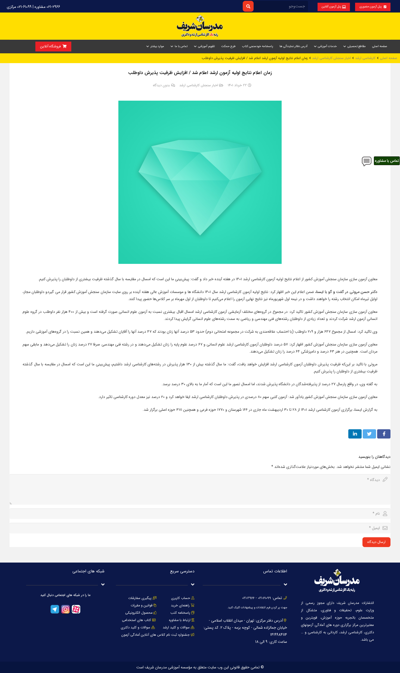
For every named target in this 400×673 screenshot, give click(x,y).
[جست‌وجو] (248, 6)
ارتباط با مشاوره (179, 620)
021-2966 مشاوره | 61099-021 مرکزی (33, 7)
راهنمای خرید (180, 605)
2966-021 (248, 598)
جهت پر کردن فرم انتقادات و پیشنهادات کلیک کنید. (257, 607)
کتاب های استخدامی (136, 620)
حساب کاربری (180, 598)
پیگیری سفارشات (140, 598)
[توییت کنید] (369, 434)
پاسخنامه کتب (180, 613)
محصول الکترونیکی (138, 613)
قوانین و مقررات (141, 605)
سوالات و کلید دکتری (135, 627)
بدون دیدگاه (161, 85)
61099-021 (264, 598)
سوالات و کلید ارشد (176, 627)
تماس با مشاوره (387, 161)
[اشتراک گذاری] (383, 434)
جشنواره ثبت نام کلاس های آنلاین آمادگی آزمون (155, 635)
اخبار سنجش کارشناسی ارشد (198, 85)
